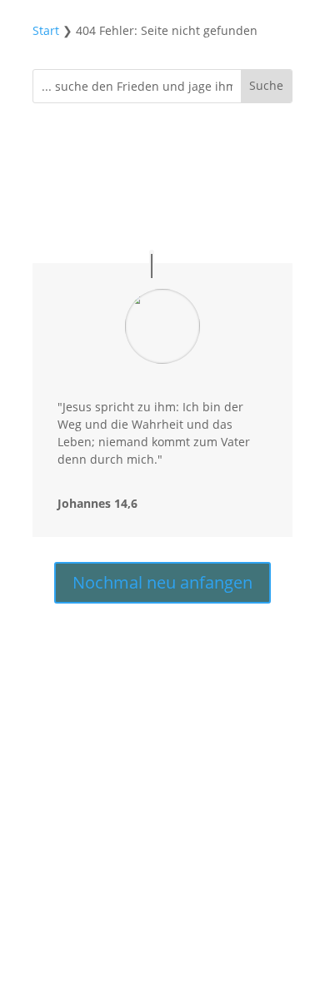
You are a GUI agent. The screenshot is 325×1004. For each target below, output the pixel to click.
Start (45, 30)
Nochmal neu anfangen (162, 582)
